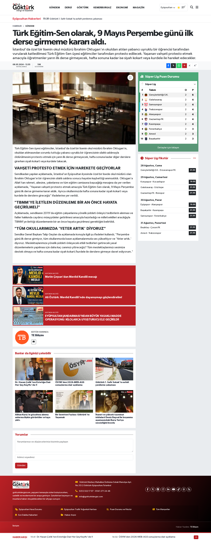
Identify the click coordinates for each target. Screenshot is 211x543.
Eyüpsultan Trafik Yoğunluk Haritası (80, 509)
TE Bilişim (37, 335)
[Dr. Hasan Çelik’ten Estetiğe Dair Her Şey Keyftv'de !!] (34, 369)
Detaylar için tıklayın (168, 147)
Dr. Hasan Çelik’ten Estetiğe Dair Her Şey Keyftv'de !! (65, 537)
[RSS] (189, 489)
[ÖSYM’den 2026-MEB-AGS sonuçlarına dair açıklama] (74, 369)
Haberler (17, 26)
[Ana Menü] (195, 7)
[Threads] (183, 489)
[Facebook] (147, 489)
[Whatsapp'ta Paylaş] (178, 65)
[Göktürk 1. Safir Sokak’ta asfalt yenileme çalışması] (114, 369)
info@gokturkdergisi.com (91, 497)
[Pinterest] (158, 489)
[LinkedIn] (168, 489)
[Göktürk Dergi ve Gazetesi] (23, 7)
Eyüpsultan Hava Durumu (30, 509)
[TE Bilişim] (22, 337)
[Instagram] (163, 489)
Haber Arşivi (70, 515)
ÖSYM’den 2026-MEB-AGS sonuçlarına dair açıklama (147, 537)
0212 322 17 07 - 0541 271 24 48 (94, 491)
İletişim (16, 526)
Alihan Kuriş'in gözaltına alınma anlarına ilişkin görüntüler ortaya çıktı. (32, 417)
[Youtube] (173, 489)
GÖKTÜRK (83, 7)
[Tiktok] (178, 489)
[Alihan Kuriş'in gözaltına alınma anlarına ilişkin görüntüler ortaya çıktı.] (34, 401)
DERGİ (68, 7)
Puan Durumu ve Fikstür (121, 509)
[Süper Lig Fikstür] (194, 158)
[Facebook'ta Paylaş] (168, 65)
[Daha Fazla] (184, 65)
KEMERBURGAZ (102, 7)
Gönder (21, 465)
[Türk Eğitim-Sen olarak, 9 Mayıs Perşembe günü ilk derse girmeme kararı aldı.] (74, 108)
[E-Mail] (33, 341)
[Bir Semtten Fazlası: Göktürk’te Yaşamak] (74, 401)
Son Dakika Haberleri (27, 515)
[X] (152, 489)
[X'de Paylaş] (173, 65)
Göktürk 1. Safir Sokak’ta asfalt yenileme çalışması (72, 18)
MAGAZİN (138, 7)
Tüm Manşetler (163, 509)
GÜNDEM (54, 7)
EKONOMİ (122, 7)
